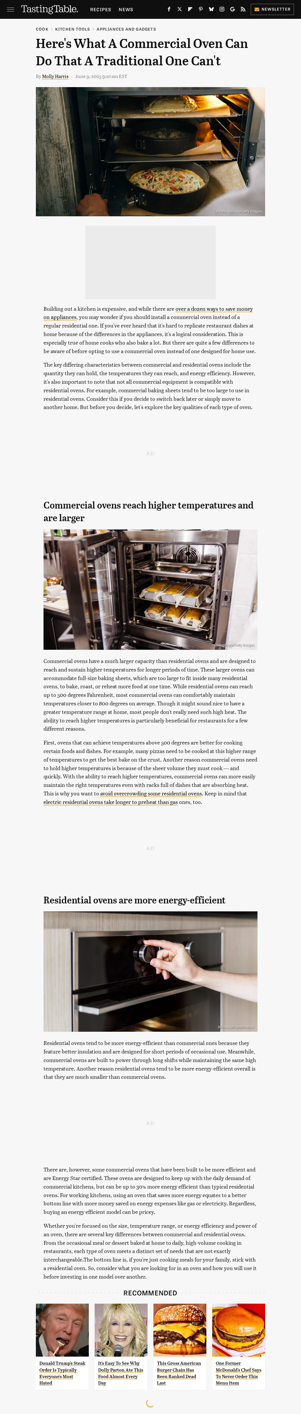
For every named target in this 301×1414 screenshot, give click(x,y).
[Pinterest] (201, 10)
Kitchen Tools (72, 29)
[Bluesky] (211, 10)
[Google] (232, 10)
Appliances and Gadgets (126, 29)
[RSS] (243, 10)
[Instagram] (222, 10)
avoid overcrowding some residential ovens (151, 793)
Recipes (100, 9)
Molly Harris (55, 76)
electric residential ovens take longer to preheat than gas (111, 801)
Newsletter (276, 9)
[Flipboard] (190, 10)
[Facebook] (169, 10)
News (126, 9)
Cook (42, 29)
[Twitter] (180, 10)
